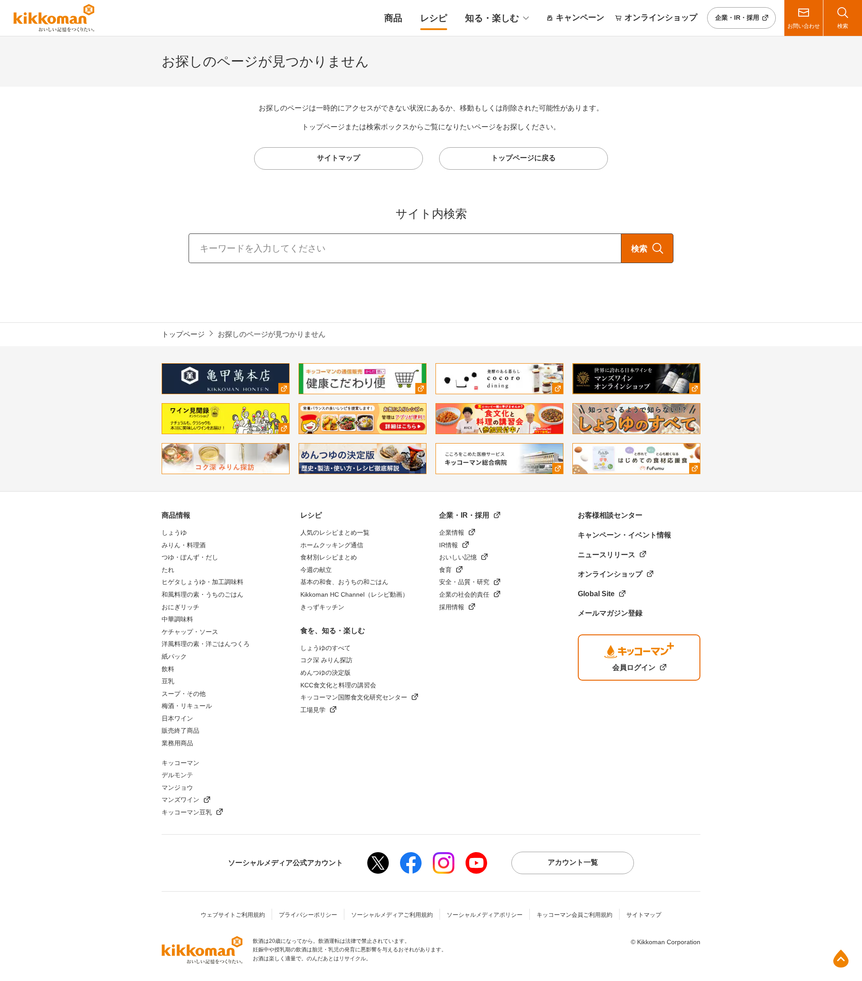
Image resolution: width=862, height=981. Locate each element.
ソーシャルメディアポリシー (485, 914)
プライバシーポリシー (308, 914)
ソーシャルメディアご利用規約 (392, 914)
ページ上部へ (841, 959)
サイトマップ (643, 914)
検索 (639, 248)
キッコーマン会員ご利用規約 (574, 914)
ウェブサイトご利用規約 (233, 914)
